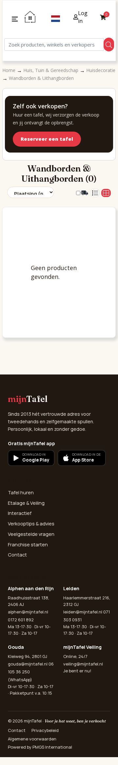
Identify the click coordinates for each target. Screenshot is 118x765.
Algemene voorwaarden (32, 739)
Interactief (19, 513)
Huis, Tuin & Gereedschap (51, 70)
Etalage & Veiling (26, 503)
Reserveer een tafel (47, 139)
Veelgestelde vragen (31, 534)
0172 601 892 (21, 620)
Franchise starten (28, 544)
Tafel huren (21, 492)
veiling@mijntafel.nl (83, 664)
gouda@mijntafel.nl (28, 664)
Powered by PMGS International (40, 747)
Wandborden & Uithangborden (41, 78)
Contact (17, 555)
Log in (83, 17)
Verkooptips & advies (31, 523)
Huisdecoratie (100, 70)
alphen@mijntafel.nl (28, 612)
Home (9, 70)
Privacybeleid (45, 730)
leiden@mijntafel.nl (82, 612)
